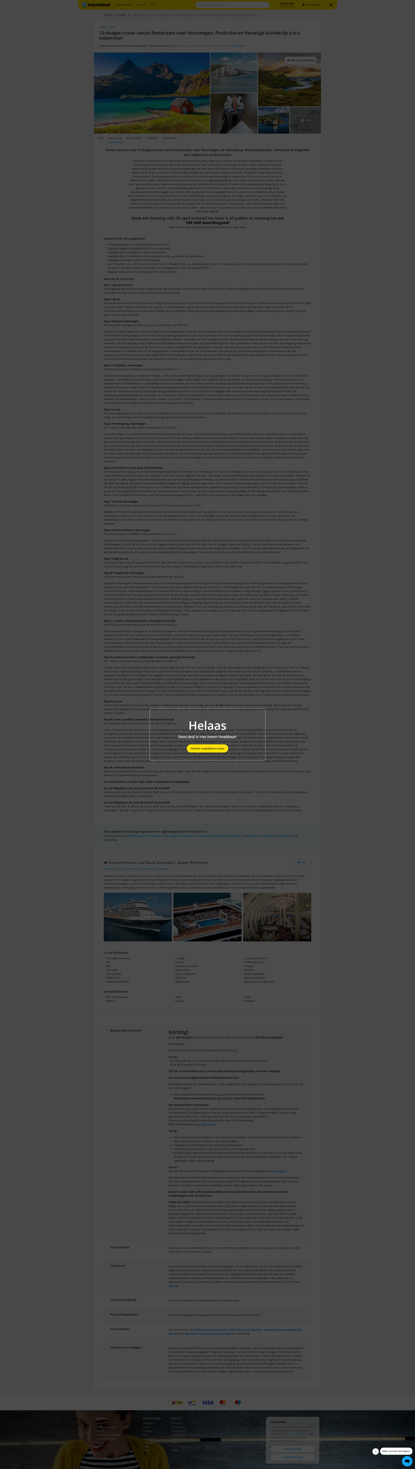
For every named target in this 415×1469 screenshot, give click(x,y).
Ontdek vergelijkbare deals (207, 748)
